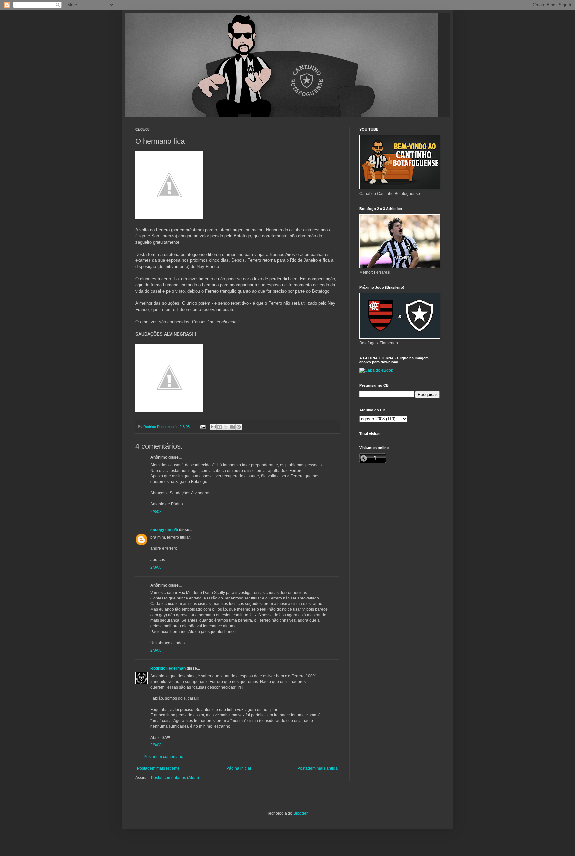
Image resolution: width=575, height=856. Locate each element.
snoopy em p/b (164, 529)
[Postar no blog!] (219, 427)
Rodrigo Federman (168, 668)
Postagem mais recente (158, 768)
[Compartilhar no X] (226, 427)
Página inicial (238, 768)
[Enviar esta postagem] (202, 426)
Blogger (300, 813)
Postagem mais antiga (317, 768)
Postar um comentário (163, 756)
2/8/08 (156, 511)
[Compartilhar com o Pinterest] (238, 427)
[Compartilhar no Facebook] (232, 427)
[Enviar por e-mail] (213, 427)
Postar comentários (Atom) (175, 777)
